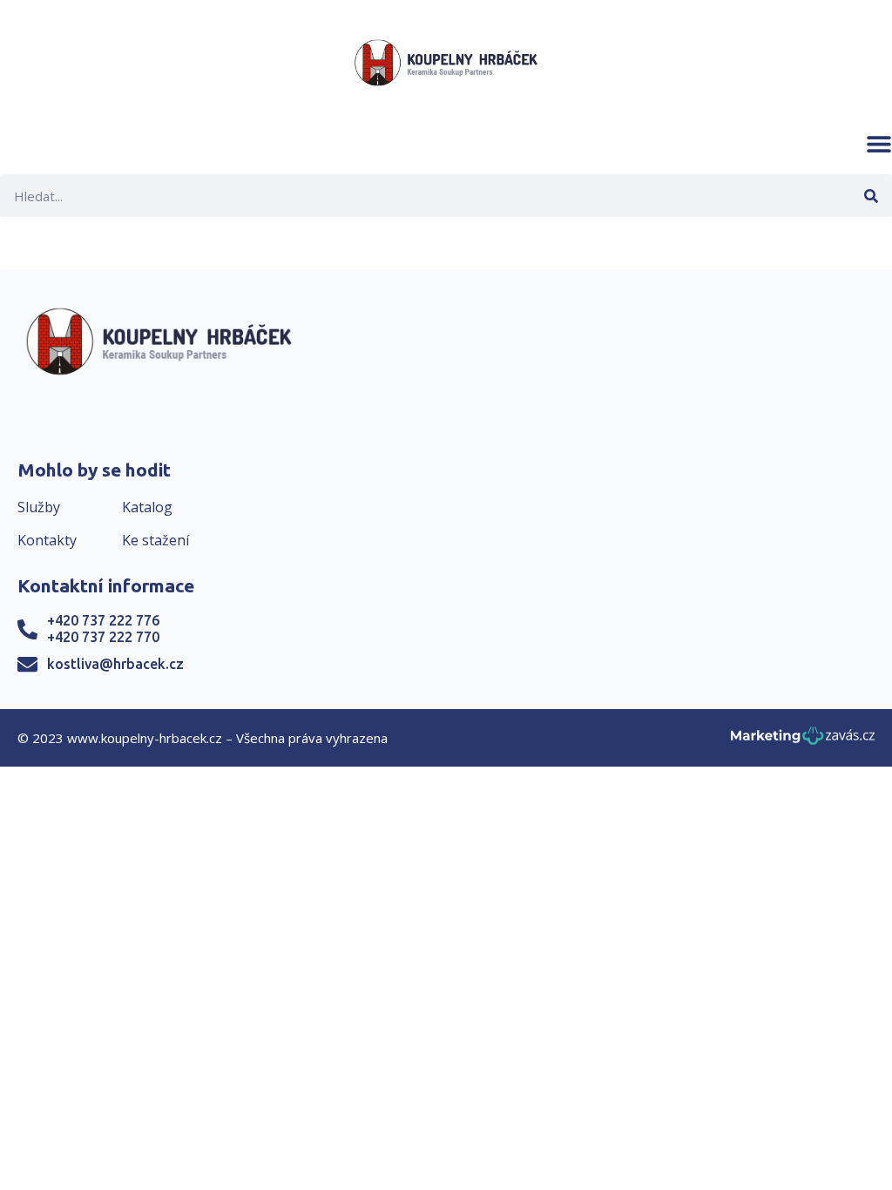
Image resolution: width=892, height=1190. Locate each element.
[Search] (870, 195)
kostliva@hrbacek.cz (115, 664)
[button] (879, 144)
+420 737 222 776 (103, 620)
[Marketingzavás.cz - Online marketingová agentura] (803, 741)
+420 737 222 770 (103, 637)
